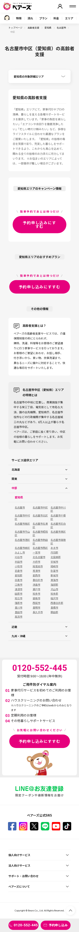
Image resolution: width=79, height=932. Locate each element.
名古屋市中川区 (58, 509)
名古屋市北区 (40, 515)
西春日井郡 (57, 603)
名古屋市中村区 (22, 517)
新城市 (54, 575)
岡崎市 (54, 566)
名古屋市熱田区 (40, 541)
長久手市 (38, 612)
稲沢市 (54, 598)
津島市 (36, 584)
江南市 (18, 584)
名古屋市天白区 (58, 525)
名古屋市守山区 (22, 533)
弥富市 (54, 570)
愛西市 (36, 575)
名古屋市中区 (40, 507)
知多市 (36, 593)
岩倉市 (18, 570)
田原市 (18, 593)
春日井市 (38, 580)
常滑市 (36, 570)
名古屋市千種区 (58, 517)
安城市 (54, 561)
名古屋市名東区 (40, 525)
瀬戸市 (36, 589)
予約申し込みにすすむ (39, 224)
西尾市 (36, 603)
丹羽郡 (54, 552)
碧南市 (36, 598)
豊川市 (18, 607)
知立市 (18, 598)
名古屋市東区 (58, 531)
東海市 (54, 580)
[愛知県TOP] (7, 18)
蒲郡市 (18, 603)
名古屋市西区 (40, 547)
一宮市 (36, 552)
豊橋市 (54, 607)
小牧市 (18, 566)
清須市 (18, 589)
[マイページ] (60, 6)
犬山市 (54, 589)
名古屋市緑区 (22, 547)
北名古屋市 (39, 557)
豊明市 (36, 607)
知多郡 (54, 593)
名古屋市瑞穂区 (58, 541)
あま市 (54, 547)
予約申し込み (58, 925)
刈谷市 (18, 557)
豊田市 (18, 612)
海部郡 (54, 584)
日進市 (18, 580)
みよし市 (20, 552)
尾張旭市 (38, 566)
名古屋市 (61, 27)
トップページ (15, 27)
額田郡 (54, 612)
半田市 (18, 561)
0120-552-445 (26, 925)
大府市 (36, 561)
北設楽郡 (56, 557)
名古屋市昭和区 (40, 533)
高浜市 (18, 616)
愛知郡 (18, 575)
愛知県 (48, 27)
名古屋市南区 (22, 523)
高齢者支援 (34, 27)
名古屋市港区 (22, 539)
